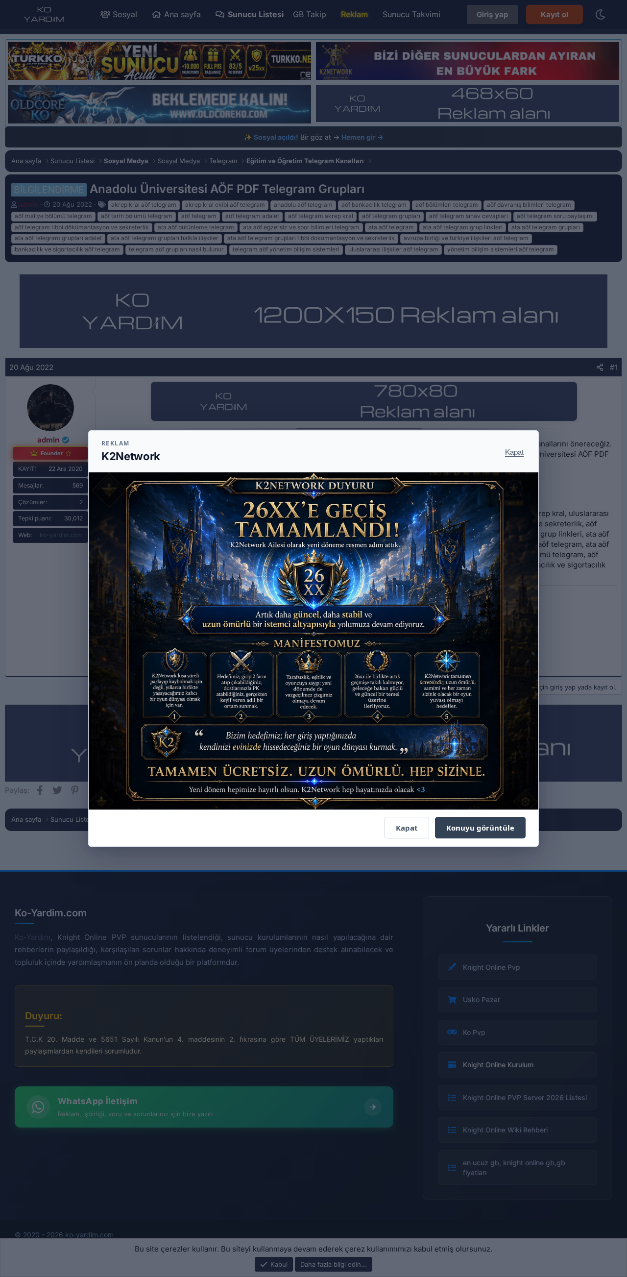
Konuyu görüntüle (480, 828)
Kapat (514, 451)
